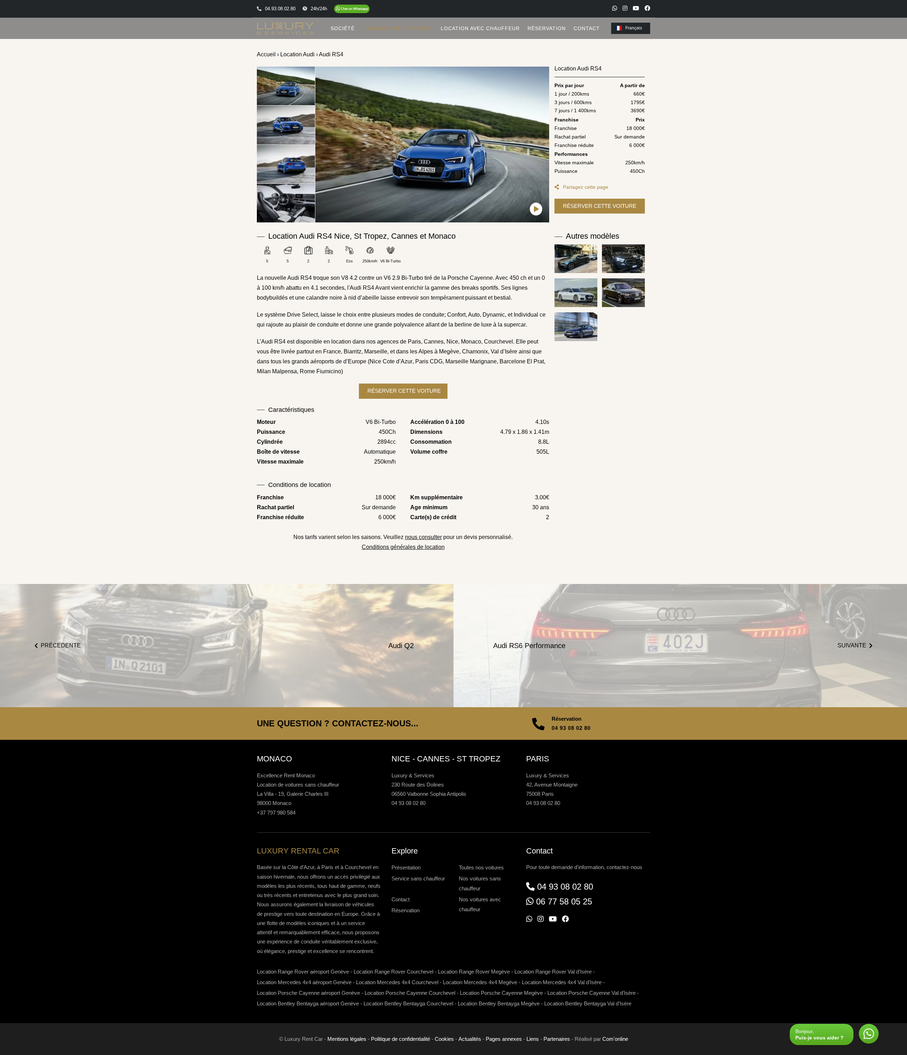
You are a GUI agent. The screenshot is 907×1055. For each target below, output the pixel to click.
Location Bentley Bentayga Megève (499, 1003)
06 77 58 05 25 (564, 901)
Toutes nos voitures (481, 867)
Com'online (615, 1039)
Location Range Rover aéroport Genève (303, 972)
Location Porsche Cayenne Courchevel (410, 993)
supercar (515, 325)
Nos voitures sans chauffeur (480, 883)
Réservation (405, 910)
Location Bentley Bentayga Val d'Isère (587, 1003)
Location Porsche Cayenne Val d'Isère (591, 993)
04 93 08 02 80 (571, 728)
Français (633, 27)
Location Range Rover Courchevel (393, 972)
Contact (400, 899)
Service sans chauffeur (418, 878)
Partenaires (556, 1039)
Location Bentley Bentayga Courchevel (408, 1003)
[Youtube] (636, 8)
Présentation (406, 867)
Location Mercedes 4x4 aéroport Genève (304, 982)
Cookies (444, 1039)
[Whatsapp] (614, 8)
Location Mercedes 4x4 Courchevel (397, 982)
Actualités (469, 1039)
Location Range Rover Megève (474, 972)
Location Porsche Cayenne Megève (501, 993)
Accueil (266, 54)
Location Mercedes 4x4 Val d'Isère (562, 982)
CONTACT (587, 28)
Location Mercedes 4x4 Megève (480, 982)
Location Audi (297, 54)
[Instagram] (624, 8)
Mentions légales (346, 1039)
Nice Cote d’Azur (391, 361)
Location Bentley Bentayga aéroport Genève (308, 1003)
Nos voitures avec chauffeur (480, 904)
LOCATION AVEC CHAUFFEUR (480, 28)
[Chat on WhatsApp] (352, 9)
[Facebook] (647, 8)
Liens (532, 1039)
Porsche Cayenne (470, 278)
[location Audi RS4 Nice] (432, 144)
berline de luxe (473, 325)
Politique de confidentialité (400, 1039)
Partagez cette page (585, 187)
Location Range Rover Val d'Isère (553, 972)
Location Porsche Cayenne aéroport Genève (308, 993)
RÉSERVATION (547, 28)
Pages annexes (504, 1039)
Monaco (471, 342)
